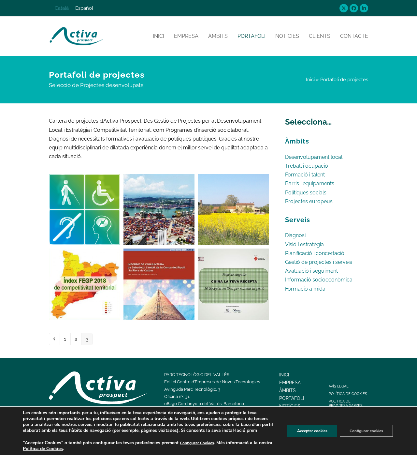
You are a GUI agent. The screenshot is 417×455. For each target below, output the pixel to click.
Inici (310, 79)
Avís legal (338, 386)
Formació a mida (305, 289)
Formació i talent (305, 175)
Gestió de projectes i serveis (318, 262)
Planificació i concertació (314, 253)
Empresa (290, 382)
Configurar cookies (366, 430)
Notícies (289, 406)
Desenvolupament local (313, 157)
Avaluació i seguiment (311, 271)
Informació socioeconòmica (318, 280)
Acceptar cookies (312, 430)
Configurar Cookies (197, 443)
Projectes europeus (309, 201)
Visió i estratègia (304, 244)
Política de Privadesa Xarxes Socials (346, 405)
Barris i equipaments (309, 183)
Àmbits (287, 390)
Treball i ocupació (306, 166)
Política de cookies (348, 394)
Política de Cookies (43, 449)
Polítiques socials (305, 193)
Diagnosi (295, 235)
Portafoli (291, 398)
